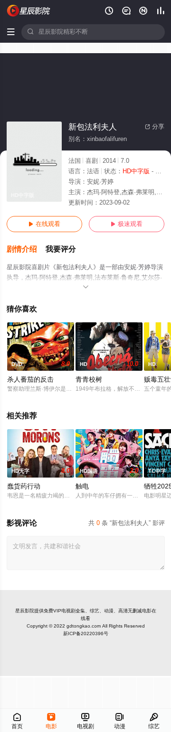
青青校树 (89, 379)
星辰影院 (24, 610)
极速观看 (126, 224)
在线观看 (44, 224)
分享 (154, 126)
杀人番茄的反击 (30, 379)
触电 (82, 486)
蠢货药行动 (23, 486)
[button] (26, 249)
